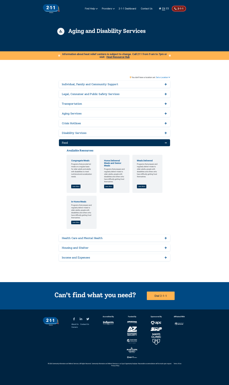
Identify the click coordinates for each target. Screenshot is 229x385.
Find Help (91, 8)
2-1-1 (178, 8)
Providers (108, 8)
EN (163, 8)
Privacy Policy (115, 366)
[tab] (114, 84)
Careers (74, 327)
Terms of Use (177, 363)
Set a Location (163, 77)
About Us (75, 324)
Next (170, 55)
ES (167, 8)
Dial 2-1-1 (160, 296)
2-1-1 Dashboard (127, 8)
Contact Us (146, 8)
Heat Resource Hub (118, 57)
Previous (59, 55)
